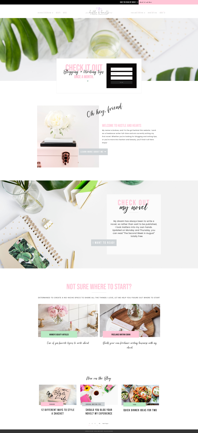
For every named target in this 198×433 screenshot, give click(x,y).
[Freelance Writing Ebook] (130, 320)
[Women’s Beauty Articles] (68, 320)
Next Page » (106, 423)
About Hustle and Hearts (68, 138)
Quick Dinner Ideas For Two (140, 410)
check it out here (146, 2)
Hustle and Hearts (99, 11)
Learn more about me (92, 151)
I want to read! (104, 243)
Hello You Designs (108, 431)
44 (99, 423)
